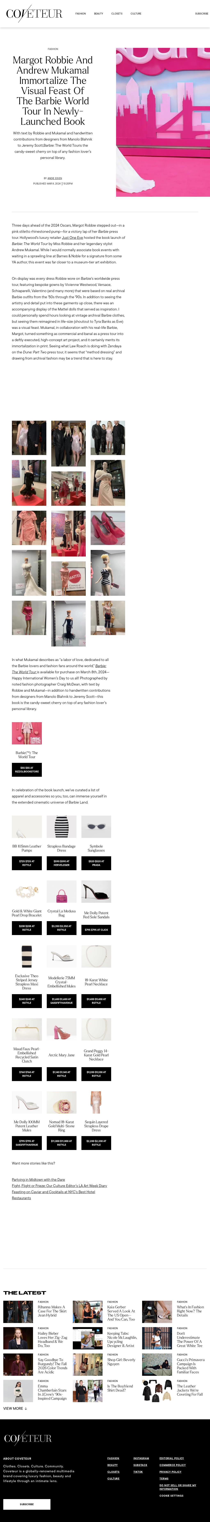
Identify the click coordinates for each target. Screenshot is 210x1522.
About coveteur (17, 1458)
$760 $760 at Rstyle (26, 1074)
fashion (80, 13)
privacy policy (170, 1472)
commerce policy (173, 1465)
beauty (98, 13)
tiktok (138, 1472)
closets (116, 13)
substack (140, 1465)
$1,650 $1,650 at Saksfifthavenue (61, 1001)
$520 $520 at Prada (96, 863)
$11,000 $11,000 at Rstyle (61, 1143)
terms (164, 1478)
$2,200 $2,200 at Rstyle (96, 1143)
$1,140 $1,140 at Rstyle (61, 1074)
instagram (141, 1458)
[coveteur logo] (34, 13)
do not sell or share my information (178, 1487)
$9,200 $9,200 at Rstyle (96, 1074)
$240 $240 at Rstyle (27, 1001)
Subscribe (201, 13)
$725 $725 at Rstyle (26, 863)
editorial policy (172, 1458)
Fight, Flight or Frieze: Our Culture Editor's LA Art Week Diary (59, 1185)
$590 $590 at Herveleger (62, 863)
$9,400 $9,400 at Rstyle (96, 1001)
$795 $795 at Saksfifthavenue (27, 1143)
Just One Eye (72, 237)
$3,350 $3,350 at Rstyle (61, 928)
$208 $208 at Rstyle (27, 928)
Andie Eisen (55, 178)
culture (136, 13)
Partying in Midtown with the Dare (38, 1179)
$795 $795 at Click (96, 930)
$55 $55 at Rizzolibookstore (27, 769)
